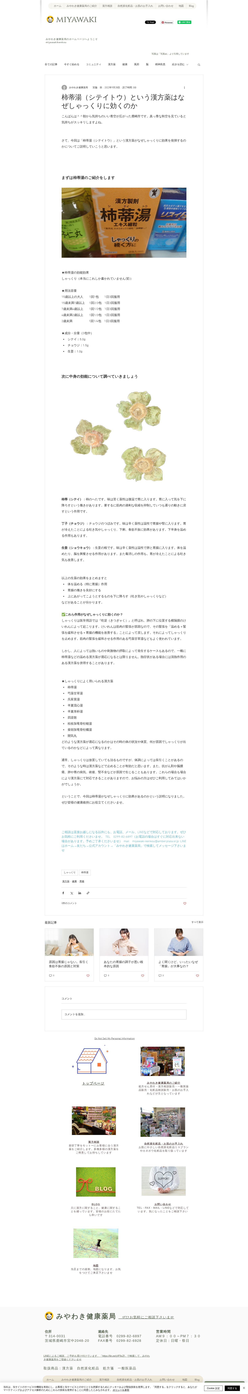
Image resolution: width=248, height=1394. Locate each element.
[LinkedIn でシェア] (79, 893)
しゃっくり (70, 872)
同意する (232, 1388)
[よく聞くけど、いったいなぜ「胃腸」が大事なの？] (178, 942)
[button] (199, 64)
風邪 (136, 64)
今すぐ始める (71, 64)
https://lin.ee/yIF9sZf (113, 1355)
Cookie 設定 (213, 1388)
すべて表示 (197, 922)
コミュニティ (93, 64)
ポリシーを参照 (121, 1389)
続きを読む (178, 64)
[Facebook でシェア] (63, 893)
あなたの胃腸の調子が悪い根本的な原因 (123, 964)
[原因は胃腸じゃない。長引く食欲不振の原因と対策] (69, 942)
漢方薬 (112, 64)
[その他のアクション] (184, 88)
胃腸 (81, 881)
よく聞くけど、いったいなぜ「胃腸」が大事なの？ (178, 964)
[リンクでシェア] (88, 893)
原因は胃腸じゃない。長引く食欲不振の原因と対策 (68, 964)
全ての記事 (51, 64)
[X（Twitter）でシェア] (71, 893)
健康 (124, 64)
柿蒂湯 (84, 872)
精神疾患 (160, 64)
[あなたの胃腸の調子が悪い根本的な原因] (124, 942)
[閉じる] (244, 1388)
